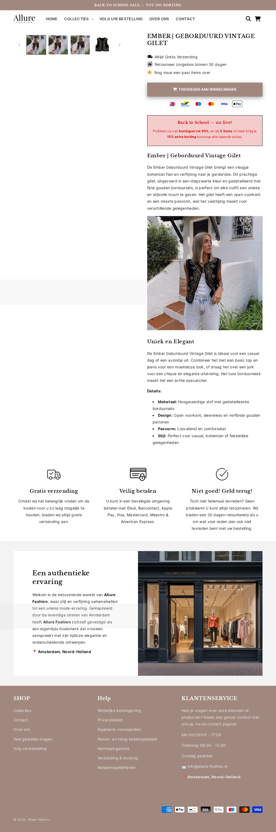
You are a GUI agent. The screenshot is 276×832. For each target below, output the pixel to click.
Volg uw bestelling (30, 748)
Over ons (21, 729)
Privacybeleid (110, 720)
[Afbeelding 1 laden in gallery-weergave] (36, 45)
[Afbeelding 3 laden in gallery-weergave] (80, 45)
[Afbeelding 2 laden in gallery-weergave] (58, 45)
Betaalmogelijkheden (117, 767)
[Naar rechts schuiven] (120, 45)
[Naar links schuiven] (19, 45)
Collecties (22, 710)
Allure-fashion (39, 819)
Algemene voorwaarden (119, 729)
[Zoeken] (246, 19)
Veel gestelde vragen (32, 739)
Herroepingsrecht (114, 748)
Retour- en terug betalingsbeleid (127, 739)
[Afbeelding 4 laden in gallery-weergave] (102, 45)
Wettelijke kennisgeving (119, 710)
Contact (20, 720)
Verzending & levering (118, 758)
